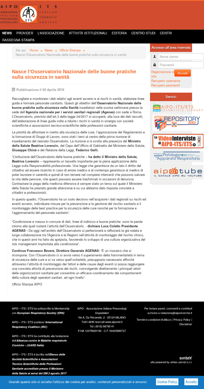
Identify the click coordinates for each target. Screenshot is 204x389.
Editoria (119, 33)
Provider (24, 33)
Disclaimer (185, 324)
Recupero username (165, 80)
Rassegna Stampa (18, 40)
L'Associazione (51, 33)
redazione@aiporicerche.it (176, 313)
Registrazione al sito (162, 73)
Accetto (191, 381)
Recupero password (165, 85)
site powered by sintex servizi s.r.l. (171, 362)
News (7, 33)
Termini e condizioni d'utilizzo (154, 319)
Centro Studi (143, 33)
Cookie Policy (167, 381)
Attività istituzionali (88, 33)
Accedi (183, 73)
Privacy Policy (182, 319)
